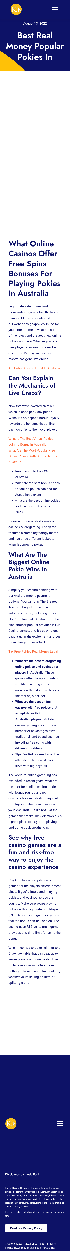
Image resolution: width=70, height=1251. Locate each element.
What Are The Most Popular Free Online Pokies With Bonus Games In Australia (34, 456)
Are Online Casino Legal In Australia (34, 368)
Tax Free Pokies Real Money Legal (33, 651)
